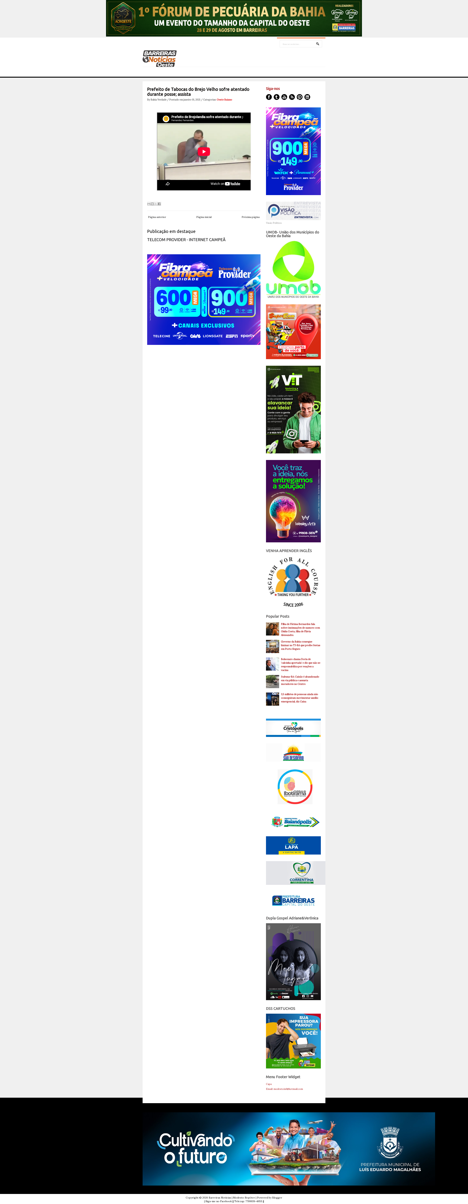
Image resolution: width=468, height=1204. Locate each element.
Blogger (277, 1197)
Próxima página (251, 217)
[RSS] (292, 97)
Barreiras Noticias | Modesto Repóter (232, 1197)
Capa (269, 1084)
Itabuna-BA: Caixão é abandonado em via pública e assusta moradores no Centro (300, 680)
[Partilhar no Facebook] (159, 204)
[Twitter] (277, 97)
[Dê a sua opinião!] (152, 204)
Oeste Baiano (224, 99)
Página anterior (157, 217)
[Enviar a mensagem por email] (149, 204)
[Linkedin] (307, 97)
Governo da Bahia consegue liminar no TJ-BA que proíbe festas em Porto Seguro (300, 645)
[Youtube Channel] (284, 97)
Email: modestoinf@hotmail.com (284, 1089)
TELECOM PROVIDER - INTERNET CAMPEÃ (186, 239)
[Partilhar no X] (156, 204)
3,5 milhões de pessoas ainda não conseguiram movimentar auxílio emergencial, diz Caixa (299, 698)
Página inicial (204, 217)
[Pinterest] (300, 97)
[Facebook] (269, 97)
